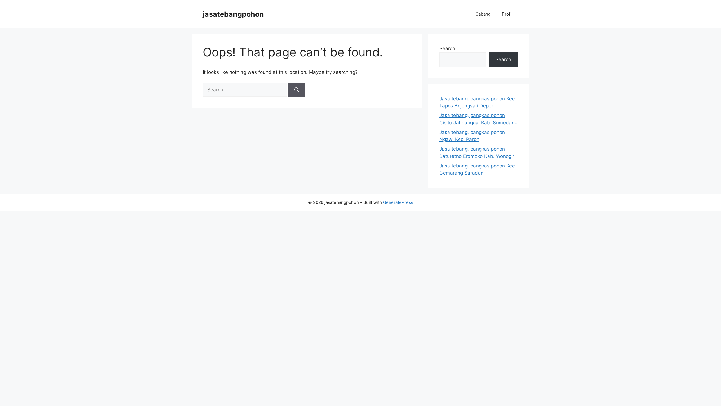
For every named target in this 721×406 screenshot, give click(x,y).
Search (447, 48)
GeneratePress (398, 202)
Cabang (483, 14)
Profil (507, 14)
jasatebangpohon (233, 14)
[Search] (296, 90)
